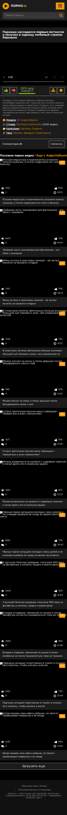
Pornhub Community (28, 125)
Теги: (9, 133)
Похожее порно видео (17, 155)
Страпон (37, 129)
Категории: (13, 129)
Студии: (11, 125)
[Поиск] (61, 15)
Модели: (11, 120)
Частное (25, 129)
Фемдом (29, 133)
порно (19, 6)
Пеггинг (18, 133)
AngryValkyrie (29, 120)
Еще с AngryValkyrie (51, 155)
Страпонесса (43, 133)
